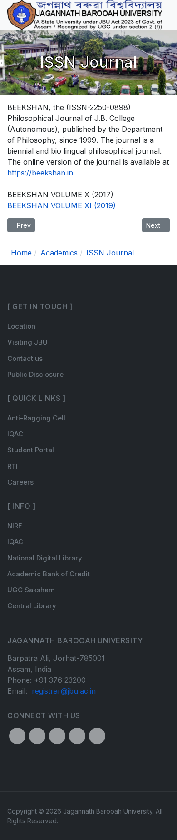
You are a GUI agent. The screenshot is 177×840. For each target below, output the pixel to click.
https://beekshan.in (40, 172)
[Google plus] (77, 736)
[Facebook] (17, 736)
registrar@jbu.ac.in (64, 690)
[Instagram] (57, 736)
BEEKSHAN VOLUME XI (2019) (61, 205)
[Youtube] (97, 736)
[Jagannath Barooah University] (84, 14)
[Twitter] (37, 736)
